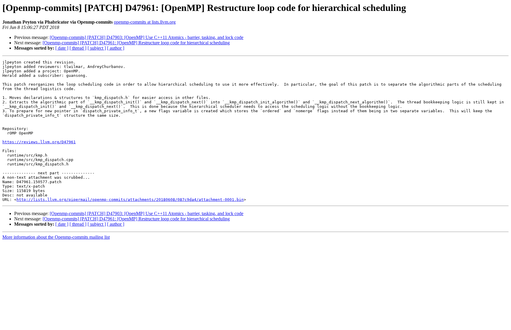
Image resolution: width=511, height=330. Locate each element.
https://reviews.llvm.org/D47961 (39, 142)
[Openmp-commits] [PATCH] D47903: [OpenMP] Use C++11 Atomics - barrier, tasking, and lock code (146, 37)
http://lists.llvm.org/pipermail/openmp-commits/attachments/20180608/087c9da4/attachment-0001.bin (130, 199)
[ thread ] (77, 48)
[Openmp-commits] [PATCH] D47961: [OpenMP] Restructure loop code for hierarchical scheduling (136, 42)
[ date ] (61, 48)
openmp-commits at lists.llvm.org (145, 22)
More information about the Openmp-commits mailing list (56, 237)
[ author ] (115, 48)
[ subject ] (97, 48)
